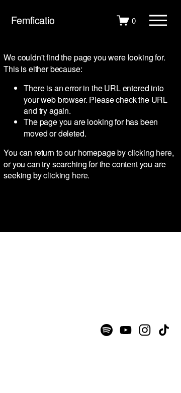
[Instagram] (145, 330)
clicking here (150, 152)
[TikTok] (164, 330)
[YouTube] (126, 330)
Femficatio (33, 20)
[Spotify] (107, 330)
